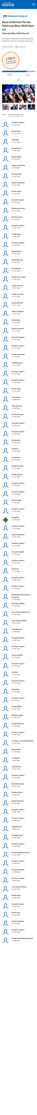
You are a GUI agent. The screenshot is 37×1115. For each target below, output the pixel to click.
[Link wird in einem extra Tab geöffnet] (8, 6)
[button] (33, 4)
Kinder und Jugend (7, 46)
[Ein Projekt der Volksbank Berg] (16, 16)
